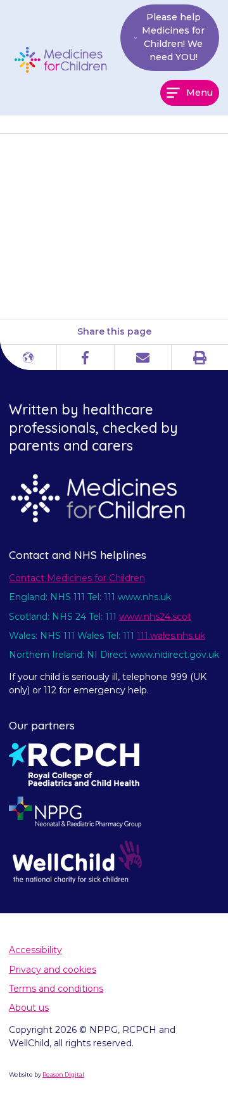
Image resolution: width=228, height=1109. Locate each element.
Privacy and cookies (52, 969)
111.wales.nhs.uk (171, 635)
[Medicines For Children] (64, 59)
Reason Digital (63, 1074)
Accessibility (35, 950)
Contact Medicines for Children (77, 578)
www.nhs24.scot (155, 616)
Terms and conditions (56, 988)
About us (29, 1007)
